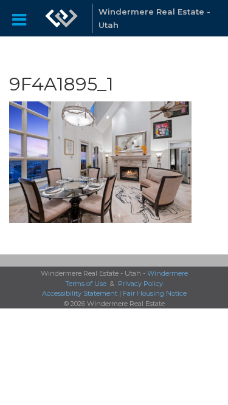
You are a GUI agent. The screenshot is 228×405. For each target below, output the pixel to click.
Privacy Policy (140, 283)
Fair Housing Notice (155, 293)
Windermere (167, 273)
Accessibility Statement (79, 293)
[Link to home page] (61, 18)
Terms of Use (85, 283)
